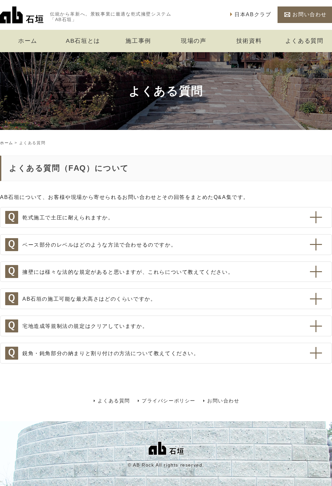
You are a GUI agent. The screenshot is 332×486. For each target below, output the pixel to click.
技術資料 (249, 41)
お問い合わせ (309, 14)
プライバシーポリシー (169, 400)
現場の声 (193, 41)
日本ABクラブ (252, 14)
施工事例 (138, 41)
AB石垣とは (83, 41)
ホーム (27, 41)
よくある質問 (304, 41)
